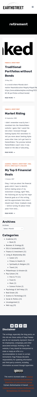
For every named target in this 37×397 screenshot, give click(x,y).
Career (11, 258)
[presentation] (18, 48)
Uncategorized (11, 302)
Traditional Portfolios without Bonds (18, 71)
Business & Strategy (13, 245)
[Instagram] (25, 326)
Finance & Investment (12, 62)
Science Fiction (15, 286)
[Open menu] (33, 6)
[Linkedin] (12, 326)
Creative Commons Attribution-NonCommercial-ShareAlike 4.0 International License (18, 379)
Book (11, 242)
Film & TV (13, 277)
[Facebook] (20, 326)
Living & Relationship (14, 255)
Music (11, 283)
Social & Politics (12, 299)
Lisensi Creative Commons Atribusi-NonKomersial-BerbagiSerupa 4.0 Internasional (18, 388)
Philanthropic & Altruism (15, 270)
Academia (8, 164)
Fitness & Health (15, 261)
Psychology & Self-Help (15, 289)
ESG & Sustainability (13, 248)
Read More (10, 98)
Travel (11, 267)
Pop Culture (10, 274)
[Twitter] (16, 326)
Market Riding (15, 113)
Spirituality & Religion (19, 166)
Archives (5, 225)
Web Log (9, 305)
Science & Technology (14, 296)
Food (11, 280)
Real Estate (10, 293)
